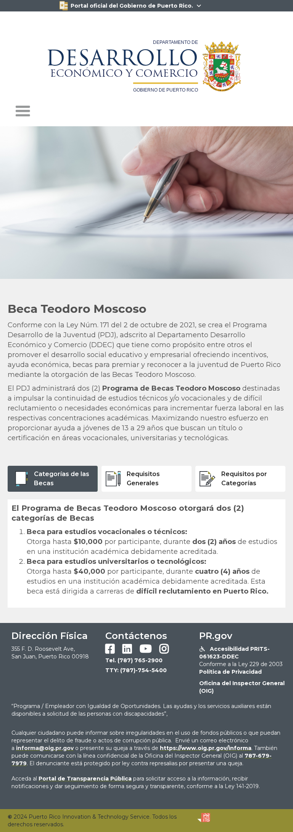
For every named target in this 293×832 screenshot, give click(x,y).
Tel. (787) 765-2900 (134, 660)
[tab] (53, 479)
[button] (23, 111)
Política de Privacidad (230, 671)
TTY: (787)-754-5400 (136, 670)
